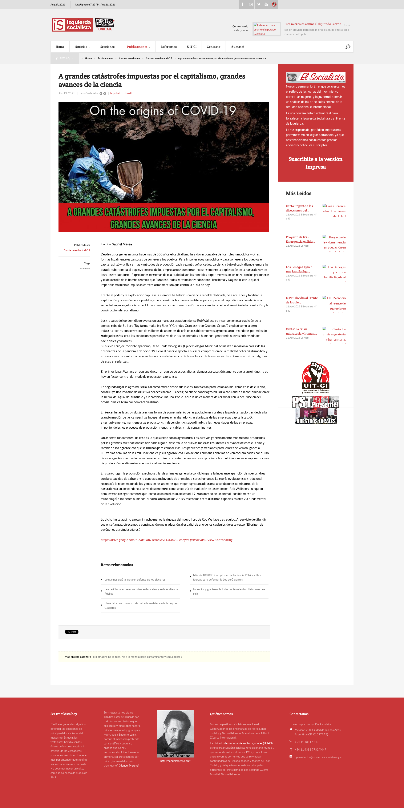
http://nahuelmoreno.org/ (175, 761)
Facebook (243, 4)
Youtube (266, 4)
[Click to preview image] (164, 167)
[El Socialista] (316, 77)
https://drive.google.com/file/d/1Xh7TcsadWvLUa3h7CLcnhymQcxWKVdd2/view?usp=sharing (167, 540)
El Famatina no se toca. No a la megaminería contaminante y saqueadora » (137, 656)
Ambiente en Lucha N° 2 (159, 58)
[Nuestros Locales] (316, 416)
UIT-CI (274, 4)
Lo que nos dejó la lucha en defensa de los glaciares (135, 579)
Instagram (250, 4)
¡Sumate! (237, 47)
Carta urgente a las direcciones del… (299, 208)
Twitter (258, 4)
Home (60, 47)
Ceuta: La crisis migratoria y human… (301, 331)
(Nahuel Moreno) (129, 765)
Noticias (81, 47)
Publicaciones (137, 47)
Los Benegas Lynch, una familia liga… (299, 269)
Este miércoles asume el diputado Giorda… (314, 24)
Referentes (169, 47)
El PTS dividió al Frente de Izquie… (302, 300)
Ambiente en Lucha (129, 58)
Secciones (107, 47)
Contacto (214, 47)
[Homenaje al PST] (316, 402)
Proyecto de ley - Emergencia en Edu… (300, 239)
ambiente (85, 268)
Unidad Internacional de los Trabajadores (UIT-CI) (243, 743)
